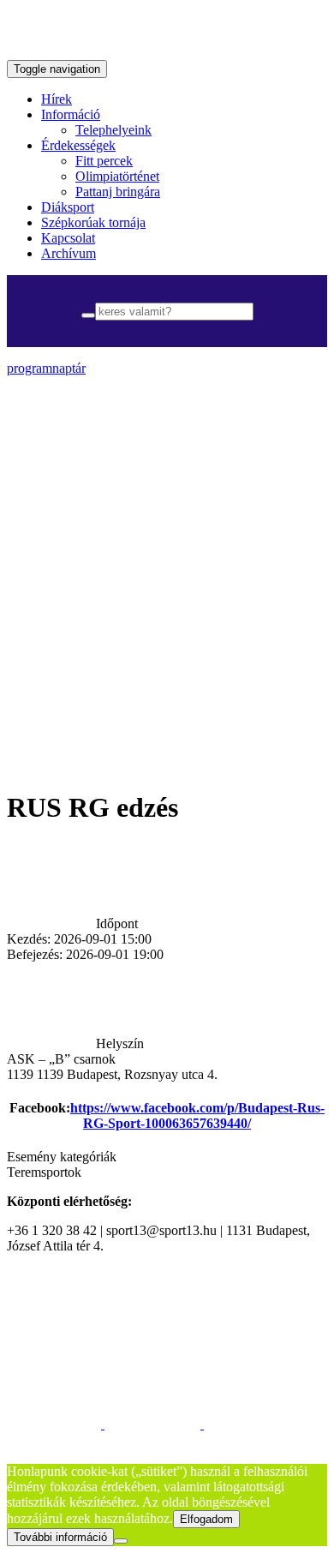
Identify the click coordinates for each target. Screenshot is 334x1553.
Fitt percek (104, 160)
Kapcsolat (68, 238)
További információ (60, 1537)
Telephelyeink (113, 130)
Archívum (68, 253)
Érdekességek (78, 145)
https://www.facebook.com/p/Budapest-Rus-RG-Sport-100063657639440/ (197, 1115)
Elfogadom (206, 1519)
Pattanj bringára (117, 191)
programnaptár (46, 368)
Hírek (56, 99)
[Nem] (121, 1541)
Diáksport (67, 207)
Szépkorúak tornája (93, 222)
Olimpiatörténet (117, 176)
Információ (70, 114)
